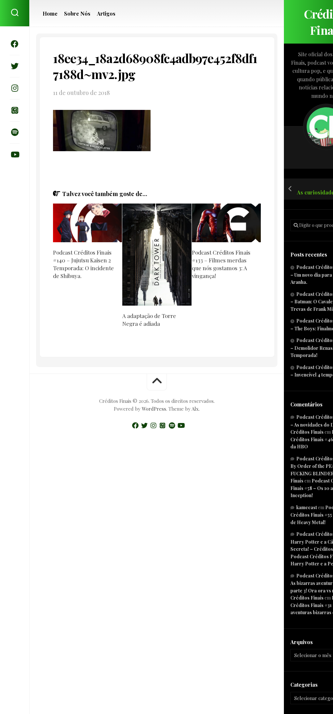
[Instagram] (15, 88)
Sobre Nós (77, 13)
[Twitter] (15, 66)
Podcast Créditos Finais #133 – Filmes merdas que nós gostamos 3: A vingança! (221, 264)
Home (50, 13)
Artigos (106, 13)
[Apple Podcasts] (15, 110)
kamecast (306, 507)
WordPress (154, 408)
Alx (195, 408)
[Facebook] (15, 44)
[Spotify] (15, 132)
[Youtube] (15, 154)
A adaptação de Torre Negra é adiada (149, 319)
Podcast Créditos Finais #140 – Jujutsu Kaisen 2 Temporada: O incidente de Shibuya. (83, 264)
